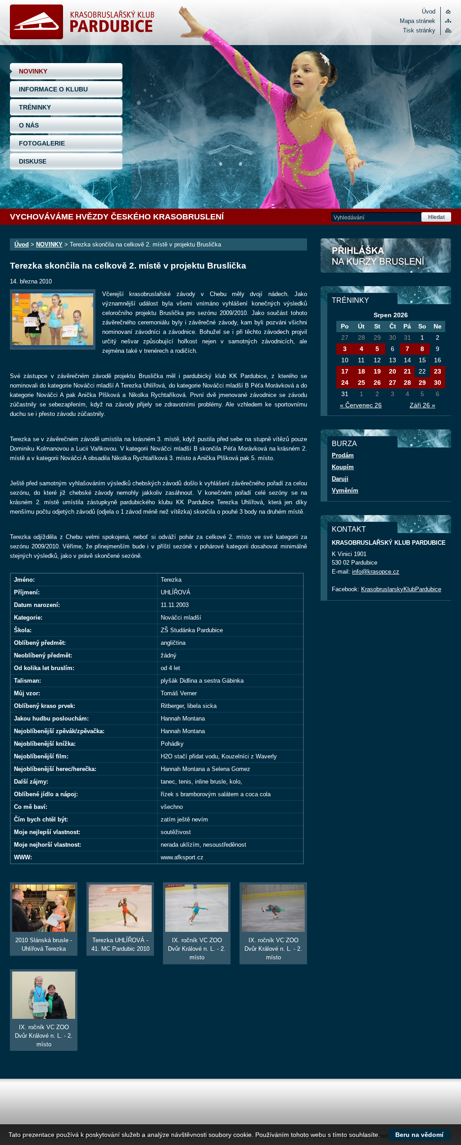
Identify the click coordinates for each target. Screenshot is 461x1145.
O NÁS (29, 125)
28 (407, 382)
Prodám (343, 455)
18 (361, 371)
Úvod (428, 11)
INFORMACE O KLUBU (53, 89)
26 (377, 382)
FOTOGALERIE (42, 143)
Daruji (340, 478)
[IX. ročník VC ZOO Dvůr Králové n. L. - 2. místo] (196, 908)
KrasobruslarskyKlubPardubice (401, 589)
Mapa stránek (417, 21)
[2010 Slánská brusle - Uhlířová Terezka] (43, 908)
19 (377, 371)
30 (437, 382)
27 (392, 382)
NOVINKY (33, 71)
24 (344, 382)
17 (344, 371)
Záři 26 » (422, 405)
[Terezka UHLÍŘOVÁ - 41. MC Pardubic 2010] (120, 908)
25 (361, 382)
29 (422, 382)
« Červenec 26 (361, 405)
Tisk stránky (419, 30)
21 (407, 371)
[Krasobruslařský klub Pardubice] (82, 37)
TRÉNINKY (35, 107)
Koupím (343, 467)
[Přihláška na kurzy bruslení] (386, 255)
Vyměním (345, 490)
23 (437, 371)
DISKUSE (32, 161)
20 (392, 371)
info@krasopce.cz (375, 571)
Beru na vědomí (419, 1134)
